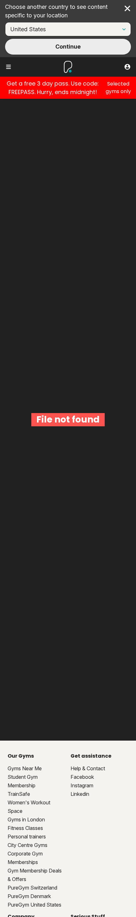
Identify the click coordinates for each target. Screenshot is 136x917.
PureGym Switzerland (32, 887)
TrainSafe (19, 794)
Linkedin (80, 794)
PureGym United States (34, 905)
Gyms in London (26, 819)
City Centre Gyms (27, 845)
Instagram (82, 785)
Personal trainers (27, 836)
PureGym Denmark (29, 896)
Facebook (82, 777)
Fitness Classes (25, 828)
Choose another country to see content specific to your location (56, 11)
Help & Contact (88, 768)
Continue (68, 46)
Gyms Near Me (25, 768)
